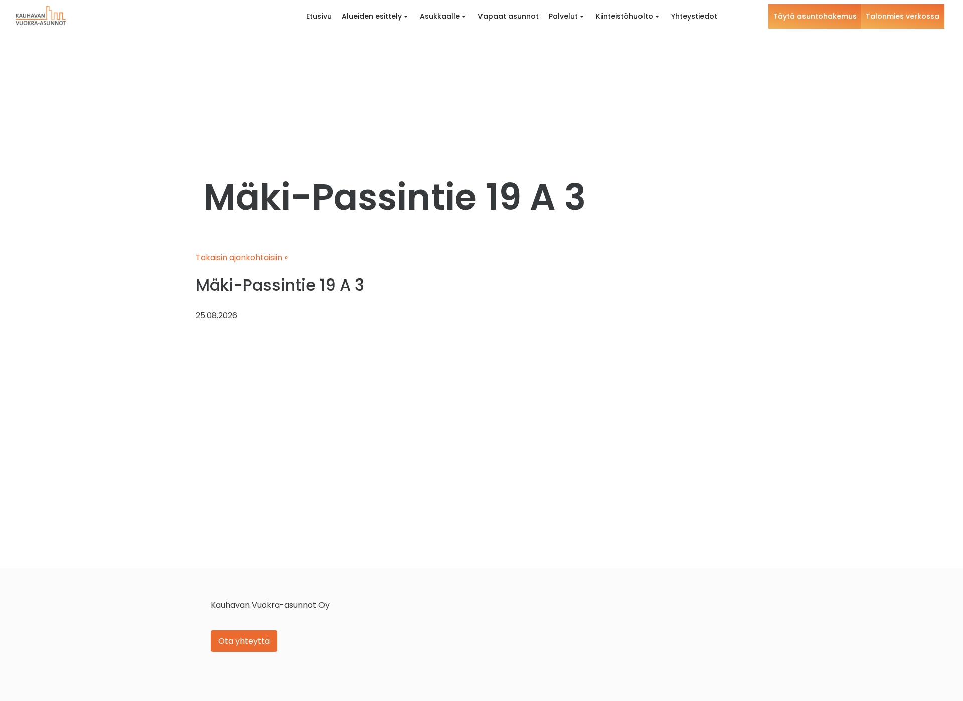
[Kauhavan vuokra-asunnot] (41, 15)
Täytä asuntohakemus (815, 16)
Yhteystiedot (694, 16)
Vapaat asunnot (508, 16)
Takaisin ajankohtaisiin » (242, 257)
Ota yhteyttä (244, 641)
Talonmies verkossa (902, 16)
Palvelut (563, 16)
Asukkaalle (440, 16)
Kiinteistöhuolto (624, 16)
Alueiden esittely (372, 16)
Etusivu (319, 16)
